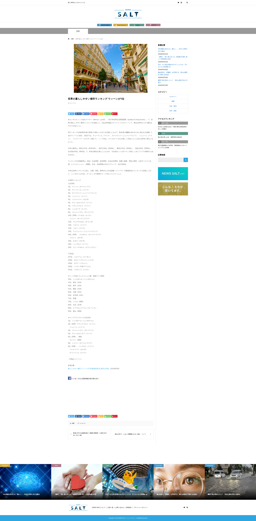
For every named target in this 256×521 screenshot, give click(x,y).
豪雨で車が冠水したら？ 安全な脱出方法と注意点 (172, 81)
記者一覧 (110, 507)
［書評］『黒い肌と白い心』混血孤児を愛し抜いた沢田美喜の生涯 (172, 58)
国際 (78, 31)
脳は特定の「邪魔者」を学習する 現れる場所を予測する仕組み (172, 73)
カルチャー (173, 96)
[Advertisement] (111, 397)
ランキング (83, 423)
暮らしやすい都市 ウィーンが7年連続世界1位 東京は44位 (88, 368)
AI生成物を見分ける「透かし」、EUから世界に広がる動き (173, 50)
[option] (25, 482)
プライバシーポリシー (141, 507)
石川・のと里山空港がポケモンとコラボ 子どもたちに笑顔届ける (172, 66)
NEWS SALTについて (99, 507)
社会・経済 (173, 106)
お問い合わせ (119, 507)
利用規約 (129, 507)
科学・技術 (173, 111)
